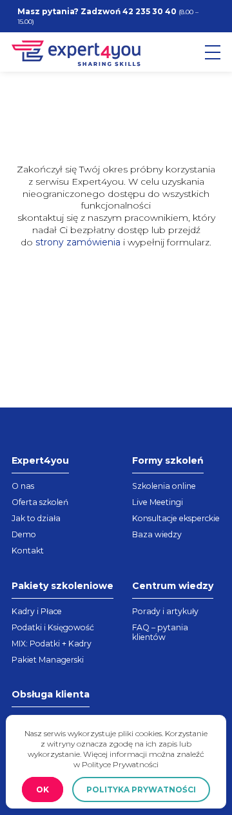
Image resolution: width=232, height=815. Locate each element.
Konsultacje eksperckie (176, 518)
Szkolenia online (164, 486)
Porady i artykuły (165, 611)
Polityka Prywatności (141, 789)
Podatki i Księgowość (53, 627)
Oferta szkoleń (40, 502)
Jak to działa (36, 518)
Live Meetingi (157, 502)
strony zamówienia (78, 242)
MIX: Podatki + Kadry (52, 643)
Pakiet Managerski (48, 660)
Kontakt (28, 550)
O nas (23, 486)
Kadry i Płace (37, 611)
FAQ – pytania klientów (160, 632)
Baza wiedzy (157, 534)
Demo (24, 534)
